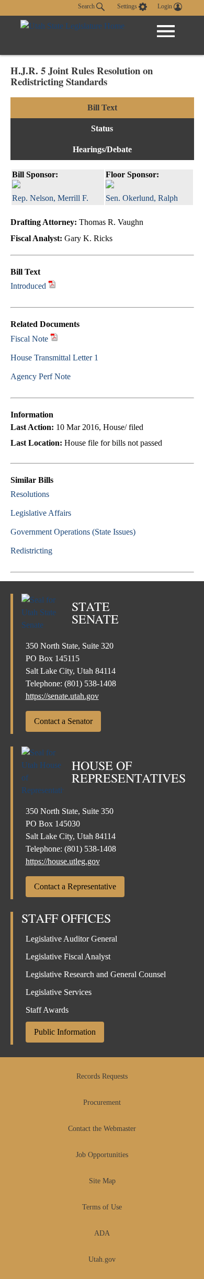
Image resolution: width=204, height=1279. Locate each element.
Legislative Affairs (40, 512)
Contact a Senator (63, 721)
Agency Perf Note (40, 376)
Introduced (28, 285)
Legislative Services (59, 992)
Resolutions (29, 494)
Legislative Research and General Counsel (96, 974)
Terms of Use (102, 1207)
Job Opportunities (102, 1155)
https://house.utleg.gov (63, 861)
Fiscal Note (29, 338)
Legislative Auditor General (71, 938)
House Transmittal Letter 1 (54, 357)
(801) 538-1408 (90, 683)
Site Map (102, 1181)
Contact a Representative (75, 886)
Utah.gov (102, 1259)
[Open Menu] (166, 31)
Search (87, 6)
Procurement (102, 1102)
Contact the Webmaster (102, 1129)
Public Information (65, 1031)
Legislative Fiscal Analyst (68, 956)
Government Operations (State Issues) (72, 531)
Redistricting (31, 550)
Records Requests (102, 1076)
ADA (102, 1233)
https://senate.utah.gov (62, 696)
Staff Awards (47, 1009)
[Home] (72, 35)
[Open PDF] (52, 285)
